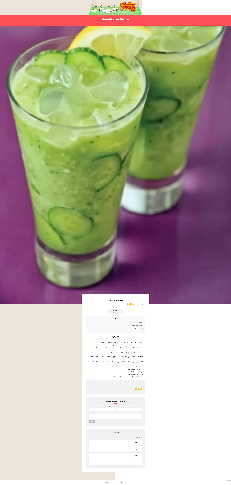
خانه (119, 23)
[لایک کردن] (136, 449)
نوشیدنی (114, 23)
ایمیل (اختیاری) (112, 406)
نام (141, 406)
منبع (139, 304)
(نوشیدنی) (115, 298)
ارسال (92, 421)
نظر (141, 412)
